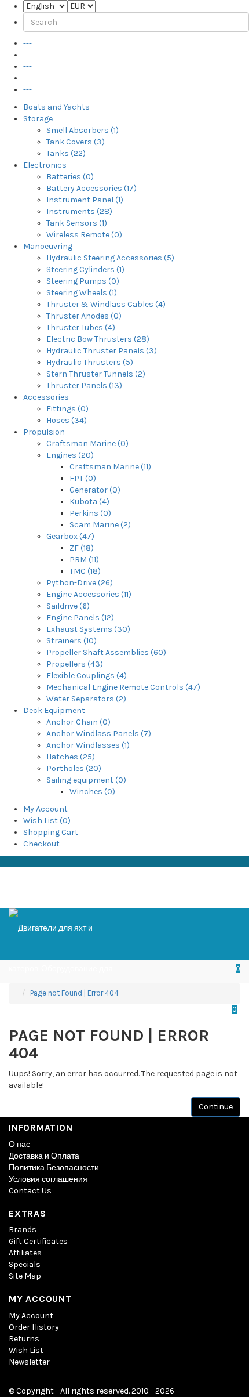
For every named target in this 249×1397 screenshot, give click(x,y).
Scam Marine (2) (100, 525)
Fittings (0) (67, 409)
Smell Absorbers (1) (82, 130)
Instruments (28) (79, 211)
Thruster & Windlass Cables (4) (106, 304)
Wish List (26, 1350)
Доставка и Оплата (44, 1156)
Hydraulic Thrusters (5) (89, 362)
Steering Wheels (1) (81, 293)
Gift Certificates (38, 1241)
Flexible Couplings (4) (86, 676)
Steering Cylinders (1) (85, 269)
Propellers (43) (74, 664)
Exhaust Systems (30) (88, 629)
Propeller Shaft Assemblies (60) (106, 652)
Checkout (41, 844)
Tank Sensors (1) (76, 223)
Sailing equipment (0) (86, 780)
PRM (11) (84, 559)
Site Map (25, 1276)
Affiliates (25, 1253)
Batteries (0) (70, 177)
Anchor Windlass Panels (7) (98, 734)
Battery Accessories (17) (91, 188)
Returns (24, 1339)
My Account (45, 809)
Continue (216, 1107)
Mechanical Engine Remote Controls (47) (123, 687)
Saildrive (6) (68, 606)
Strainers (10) (71, 641)
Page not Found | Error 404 (74, 993)
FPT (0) (82, 478)
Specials (25, 1264)
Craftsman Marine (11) (110, 467)
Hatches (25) (70, 757)
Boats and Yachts (56, 107)
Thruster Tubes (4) (80, 327)
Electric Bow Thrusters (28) (97, 339)
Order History (34, 1327)
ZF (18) (81, 548)
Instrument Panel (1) (84, 200)
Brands (22, 1230)
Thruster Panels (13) (84, 385)
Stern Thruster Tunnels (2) (95, 374)
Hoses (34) (66, 420)
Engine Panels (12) (80, 618)
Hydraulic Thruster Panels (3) (101, 351)
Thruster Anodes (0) (84, 316)
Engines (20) (70, 455)
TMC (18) (85, 571)
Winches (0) (92, 792)
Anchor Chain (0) (78, 722)
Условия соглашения (48, 1179)
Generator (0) (94, 490)
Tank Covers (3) (75, 142)
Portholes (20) (73, 768)
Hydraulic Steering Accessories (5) (110, 258)
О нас (19, 1144)
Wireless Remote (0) (84, 235)
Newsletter (29, 1362)
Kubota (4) (89, 501)
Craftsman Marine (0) (87, 443)
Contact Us (30, 1191)
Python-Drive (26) (79, 583)
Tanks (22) (66, 153)
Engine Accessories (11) (88, 594)
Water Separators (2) (86, 699)
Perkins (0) (90, 513)
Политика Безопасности (54, 1167)
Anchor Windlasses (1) (88, 745)
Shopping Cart (50, 832)
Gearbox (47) (70, 536)
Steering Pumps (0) (82, 281)
